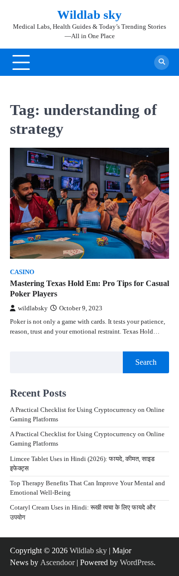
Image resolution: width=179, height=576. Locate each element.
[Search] (161, 62)
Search (146, 362)
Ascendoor (57, 562)
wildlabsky (33, 308)
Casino (22, 272)
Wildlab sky (89, 14)
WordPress (137, 562)
